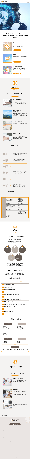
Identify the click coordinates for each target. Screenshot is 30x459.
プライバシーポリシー (23, 454)
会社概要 (4, 430)
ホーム (2, 415)
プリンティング (8, 449)
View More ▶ (17, 61)
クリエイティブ (8, 445)
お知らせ (13, 454)
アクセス (4, 434)
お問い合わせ (5, 454)
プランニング (8, 441)
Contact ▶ (15, 424)
